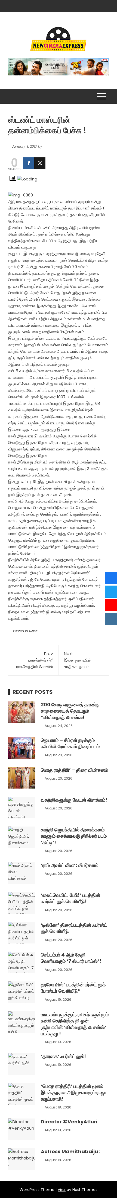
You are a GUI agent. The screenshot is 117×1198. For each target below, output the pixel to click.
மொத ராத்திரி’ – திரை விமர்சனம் (74, 770)
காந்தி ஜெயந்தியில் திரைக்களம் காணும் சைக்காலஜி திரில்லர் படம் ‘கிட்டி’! (74, 836)
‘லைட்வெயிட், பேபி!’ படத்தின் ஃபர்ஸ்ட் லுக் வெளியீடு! (70, 898)
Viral (62, 1189)
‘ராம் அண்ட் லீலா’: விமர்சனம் (69, 865)
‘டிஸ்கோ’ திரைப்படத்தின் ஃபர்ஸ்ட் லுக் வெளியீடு (74, 928)
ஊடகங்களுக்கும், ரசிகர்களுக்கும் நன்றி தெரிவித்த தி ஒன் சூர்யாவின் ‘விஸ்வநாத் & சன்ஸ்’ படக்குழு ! (75, 1024)
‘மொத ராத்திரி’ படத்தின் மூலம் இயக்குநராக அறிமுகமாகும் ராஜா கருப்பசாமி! (74, 1092)
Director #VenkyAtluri (69, 1121)
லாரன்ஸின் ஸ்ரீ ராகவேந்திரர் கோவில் (34, 660)
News (33, 631)
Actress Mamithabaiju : (70, 1151)
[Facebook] (28, 163)
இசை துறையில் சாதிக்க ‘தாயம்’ (77, 660)
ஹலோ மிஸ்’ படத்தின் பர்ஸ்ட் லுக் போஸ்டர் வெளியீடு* (73, 987)
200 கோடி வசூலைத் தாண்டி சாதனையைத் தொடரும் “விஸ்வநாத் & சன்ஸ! (70, 711)
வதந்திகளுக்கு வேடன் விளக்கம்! (74, 799)
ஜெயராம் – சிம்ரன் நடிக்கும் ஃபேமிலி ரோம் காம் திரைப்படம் (70, 743)
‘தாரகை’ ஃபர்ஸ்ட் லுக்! (63, 1056)
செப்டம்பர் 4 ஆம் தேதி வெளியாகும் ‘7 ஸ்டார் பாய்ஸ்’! (71, 957)
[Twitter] (39, 163)
